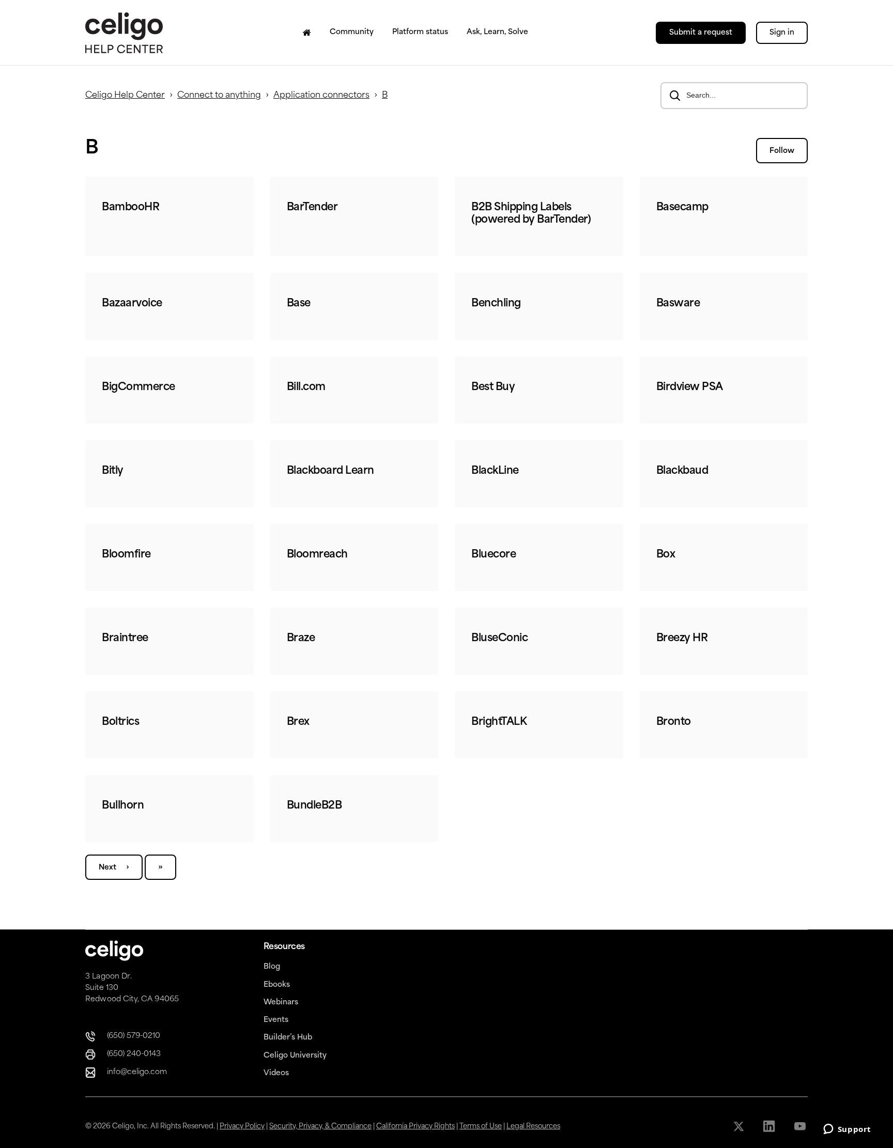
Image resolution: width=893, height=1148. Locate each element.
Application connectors (321, 95)
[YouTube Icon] (801, 1126)
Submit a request (700, 33)
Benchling (496, 304)
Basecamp (682, 208)
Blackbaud (682, 471)
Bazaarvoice (132, 304)
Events (276, 1020)
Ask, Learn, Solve (497, 32)
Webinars (281, 1002)
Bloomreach (317, 555)
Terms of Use (480, 1126)
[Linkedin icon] (770, 1126)
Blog (272, 967)
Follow (781, 151)
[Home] (307, 32)
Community (352, 32)
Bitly (113, 471)
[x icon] (740, 1126)
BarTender (312, 208)
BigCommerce (138, 387)
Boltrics (120, 722)
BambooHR (130, 208)
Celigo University (295, 1056)
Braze (301, 638)
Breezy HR (682, 638)
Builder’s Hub (288, 1038)
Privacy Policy (242, 1126)
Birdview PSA (689, 387)
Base (299, 304)
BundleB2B (314, 806)
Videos (276, 1073)
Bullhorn (123, 806)
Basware (678, 304)
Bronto (673, 722)
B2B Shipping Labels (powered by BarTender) (531, 214)
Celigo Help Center (125, 95)
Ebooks (277, 985)
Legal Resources (533, 1126)
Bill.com (306, 387)
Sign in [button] (781, 33)
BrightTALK (499, 722)
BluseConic (499, 638)
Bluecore (493, 555)
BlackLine (495, 471)
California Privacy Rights (415, 1126)
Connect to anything (219, 95)
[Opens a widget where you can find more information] (847, 1130)
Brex (298, 722)
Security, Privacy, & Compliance (320, 1126)
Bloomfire (126, 555)
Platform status (420, 32)
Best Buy (493, 387)
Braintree (125, 638)
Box (665, 555)
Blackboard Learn (330, 471)
